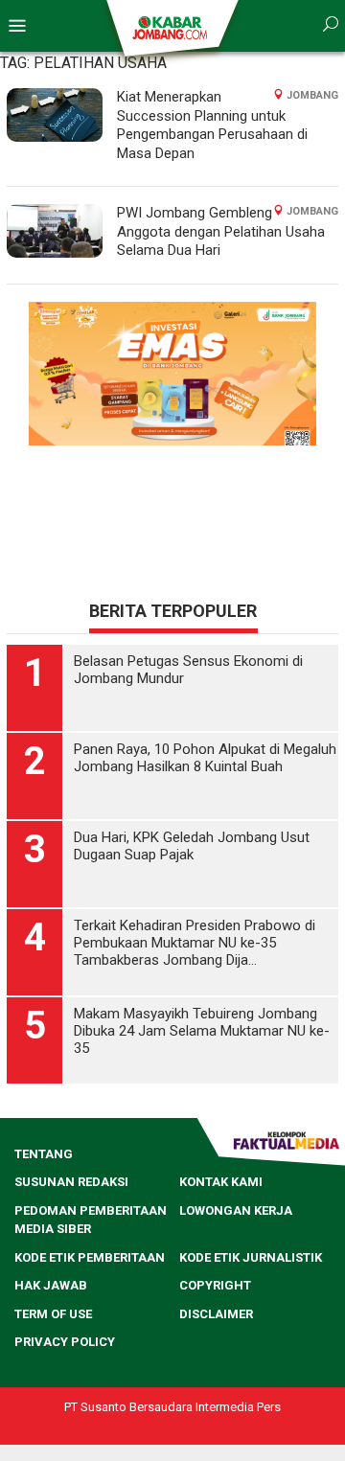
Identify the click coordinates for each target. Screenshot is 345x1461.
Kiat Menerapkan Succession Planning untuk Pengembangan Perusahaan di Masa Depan (212, 125)
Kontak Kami (221, 1182)
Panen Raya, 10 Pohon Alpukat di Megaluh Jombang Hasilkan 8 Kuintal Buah (205, 758)
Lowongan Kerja (235, 1210)
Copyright (215, 1285)
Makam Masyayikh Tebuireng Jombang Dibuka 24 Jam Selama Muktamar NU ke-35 (202, 1031)
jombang (312, 95)
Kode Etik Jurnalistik (250, 1257)
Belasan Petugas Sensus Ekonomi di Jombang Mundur (188, 669)
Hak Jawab (50, 1285)
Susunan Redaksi (71, 1182)
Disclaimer (216, 1314)
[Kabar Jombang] (171, 26)
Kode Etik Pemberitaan (89, 1257)
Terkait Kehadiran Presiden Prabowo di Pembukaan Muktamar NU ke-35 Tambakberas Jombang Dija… (194, 943)
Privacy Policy (64, 1342)
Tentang (43, 1154)
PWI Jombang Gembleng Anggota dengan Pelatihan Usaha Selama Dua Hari (221, 231)
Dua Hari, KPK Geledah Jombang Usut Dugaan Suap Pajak (192, 846)
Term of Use (53, 1314)
